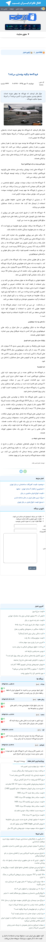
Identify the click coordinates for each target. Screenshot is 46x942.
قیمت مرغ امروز (38, 611)
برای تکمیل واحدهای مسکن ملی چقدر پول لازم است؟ (25, 655)
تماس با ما (4, 9)
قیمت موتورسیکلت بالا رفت (34, 638)
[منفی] (2, 691)
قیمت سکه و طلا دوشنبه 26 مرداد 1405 (29, 806)
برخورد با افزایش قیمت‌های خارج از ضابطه (29, 660)
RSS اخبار (39, 52)
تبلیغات (11, 9)
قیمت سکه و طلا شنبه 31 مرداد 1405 (30, 793)
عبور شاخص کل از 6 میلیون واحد (32, 673)
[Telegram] (21, 472)
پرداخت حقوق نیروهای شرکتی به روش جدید (28, 647)
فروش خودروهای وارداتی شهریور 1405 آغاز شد (27, 664)
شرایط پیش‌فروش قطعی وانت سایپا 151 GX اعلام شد (24, 784)
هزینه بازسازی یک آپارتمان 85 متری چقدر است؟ (27, 775)
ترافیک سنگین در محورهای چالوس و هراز (29, 629)
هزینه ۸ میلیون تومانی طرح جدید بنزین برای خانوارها (25, 819)
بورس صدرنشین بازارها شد (34, 651)
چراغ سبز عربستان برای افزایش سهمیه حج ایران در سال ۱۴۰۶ (22, 900)
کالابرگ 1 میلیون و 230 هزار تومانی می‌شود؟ (28, 669)
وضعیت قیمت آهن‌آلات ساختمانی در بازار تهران (26, 484)
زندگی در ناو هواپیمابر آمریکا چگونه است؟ (29, 909)
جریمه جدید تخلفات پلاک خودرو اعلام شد (29, 810)
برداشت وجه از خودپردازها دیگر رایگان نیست (28, 770)
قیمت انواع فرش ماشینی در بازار (32, 493)
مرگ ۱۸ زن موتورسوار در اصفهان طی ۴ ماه (29, 888)
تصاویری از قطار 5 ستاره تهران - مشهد (29, 489)
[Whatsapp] (25, 472)
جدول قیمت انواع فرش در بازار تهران (30, 502)
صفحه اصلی (19, 9)
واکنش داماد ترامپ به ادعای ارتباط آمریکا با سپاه (26, 904)
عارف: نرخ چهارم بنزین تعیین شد (32, 766)
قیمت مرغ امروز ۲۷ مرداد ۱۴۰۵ (33, 815)
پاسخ (37, 684)
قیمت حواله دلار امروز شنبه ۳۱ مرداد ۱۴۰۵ (29, 624)
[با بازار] (23, 27)
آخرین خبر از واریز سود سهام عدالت (31, 642)
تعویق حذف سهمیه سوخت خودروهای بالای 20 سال (25, 828)
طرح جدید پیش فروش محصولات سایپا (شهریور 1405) (24, 788)
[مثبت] (2, 688)
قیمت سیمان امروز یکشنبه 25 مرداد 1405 (29, 801)
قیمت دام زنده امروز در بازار (34, 620)
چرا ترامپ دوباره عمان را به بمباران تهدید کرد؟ (27, 913)
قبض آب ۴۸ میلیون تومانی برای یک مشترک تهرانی (26, 616)
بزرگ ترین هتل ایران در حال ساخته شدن (28, 497)
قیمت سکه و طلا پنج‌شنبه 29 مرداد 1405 (29, 797)
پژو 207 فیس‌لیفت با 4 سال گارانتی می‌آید (29, 779)
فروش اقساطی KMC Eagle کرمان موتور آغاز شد (27, 824)
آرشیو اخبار (27, 52)
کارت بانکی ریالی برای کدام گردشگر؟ (31, 633)
